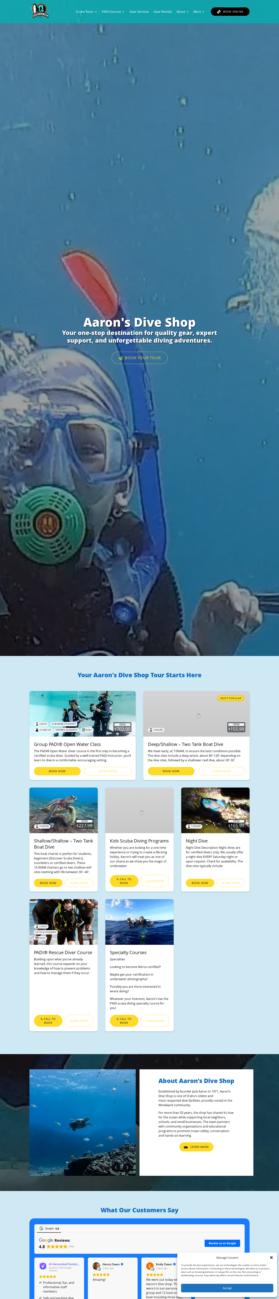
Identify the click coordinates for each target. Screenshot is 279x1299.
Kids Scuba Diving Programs (139, 841)
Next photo (127, 1167)
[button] (271, 1257)
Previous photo (116, 1167)
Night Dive (197, 841)
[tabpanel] (82, 1122)
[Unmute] (142, 649)
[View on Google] (96, 1266)
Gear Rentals (163, 12)
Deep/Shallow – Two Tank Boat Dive (185, 744)
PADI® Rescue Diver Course (63, 952)
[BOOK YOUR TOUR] (140, 346)
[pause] (137, 649)
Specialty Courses (128, 952)
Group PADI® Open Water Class (67, 744)
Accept (227, 1288)
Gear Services (139, 12)
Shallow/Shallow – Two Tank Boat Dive (63, 844)
